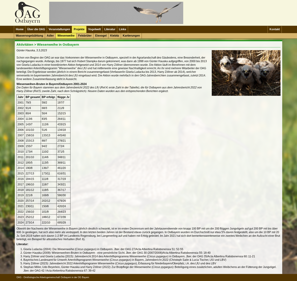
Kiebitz (114, 35)
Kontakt (275, 29)
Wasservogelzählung (29, 35)
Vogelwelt (94, 29)
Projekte (79, 29)
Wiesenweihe (66, 35)
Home (20, 29)
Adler (50, 35)
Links (122, 29)
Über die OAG (36, 29)
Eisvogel (101, 35)
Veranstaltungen (59, 29)
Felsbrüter (85, 35)
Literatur (109, 29)
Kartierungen (131, 35)
